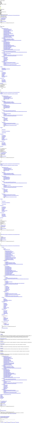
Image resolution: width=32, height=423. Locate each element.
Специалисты (4, 136)
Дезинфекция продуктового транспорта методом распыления (12, 40)
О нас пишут (4, 80)
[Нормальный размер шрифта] (0, 2)
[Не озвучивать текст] (0, 13)
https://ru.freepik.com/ (13, 413)
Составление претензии (7, 357)
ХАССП (5, 391)
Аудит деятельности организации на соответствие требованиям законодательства (15, 379)
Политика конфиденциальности (4, 416)
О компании (4, 72)
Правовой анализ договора (7, 36)
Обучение (3, 52)
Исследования (2, 343)
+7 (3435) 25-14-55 (4, 17)
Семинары (5, 54)
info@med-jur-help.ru (3, 21)
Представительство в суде (7, 360)
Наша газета (3, 215)
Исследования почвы (7, 43)
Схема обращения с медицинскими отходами (10, 64)
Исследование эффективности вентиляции (10, 46)
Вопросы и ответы (4, 210)
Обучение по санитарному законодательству (10, 55)
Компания (1, 396)
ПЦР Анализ (5, 388)
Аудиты (3, 50)
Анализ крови (6, 57)
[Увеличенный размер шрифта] (1, 3)
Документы (3, 208)
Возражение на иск (6, 34)
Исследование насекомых (7, 47)
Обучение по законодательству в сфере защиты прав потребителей (13, 382)
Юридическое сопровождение (8, 37)
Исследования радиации (7, 44)
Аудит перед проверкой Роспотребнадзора (10, 51)
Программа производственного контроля (9, 62)
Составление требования (7, 32)
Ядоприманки (4, 69)
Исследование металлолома (8, 374)
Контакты (1, 83)
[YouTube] (2, 88)
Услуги (1, 395)
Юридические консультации (8, 29)
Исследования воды (6, 41)
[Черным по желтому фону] (0, 7)
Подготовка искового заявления (8, 30)
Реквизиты (3, 76)
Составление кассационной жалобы (9, 35)
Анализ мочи (5, 385)
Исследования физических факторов (9, 45)
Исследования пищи (7, 371)
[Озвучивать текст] (0, 12)
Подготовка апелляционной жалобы (9, 362)
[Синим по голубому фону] (0, 6)
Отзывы (3, 75)
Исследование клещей (7, 48)
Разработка (3, 61)
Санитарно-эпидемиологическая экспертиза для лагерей (12, 377)
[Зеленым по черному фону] (0, 8)
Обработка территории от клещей (8, 38)
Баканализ (5, 60)
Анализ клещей (6, 59)
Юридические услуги (5, 28)
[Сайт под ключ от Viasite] (2, 415)
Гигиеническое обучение (7, 53)
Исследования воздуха (7, 42)
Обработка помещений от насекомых (9, 39)
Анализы (3, 56)
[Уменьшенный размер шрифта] (0, 1)
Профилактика (4, 81)
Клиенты (3, 74)
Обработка (1, 341)
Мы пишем (3, 79)
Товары (1, 66)
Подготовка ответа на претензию (8, 33)
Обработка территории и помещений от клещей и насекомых (9, 93)
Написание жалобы (6, 31)
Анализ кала (5, 58)
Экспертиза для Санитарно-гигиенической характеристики (12, 65)
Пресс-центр (2, 78)
